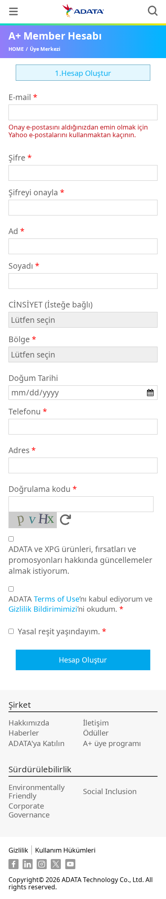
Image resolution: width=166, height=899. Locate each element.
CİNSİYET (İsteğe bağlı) (50, 304)
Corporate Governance (29, 810)
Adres (18, 450)
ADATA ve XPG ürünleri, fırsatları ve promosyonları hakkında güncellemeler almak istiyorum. (80, 560)
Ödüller (96, 733)
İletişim (96, 722)
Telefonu (24, 411)
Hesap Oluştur (83, 660)
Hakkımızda (28, 722)
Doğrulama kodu (39, 488)
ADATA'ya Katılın (36, 743)
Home (16, 49)
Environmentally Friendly (36, 791)
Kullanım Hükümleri (65, 850)
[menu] (13, 11)
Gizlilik (18, 850)
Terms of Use (56, 599)
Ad (13, 231)
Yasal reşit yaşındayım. (59, 631)
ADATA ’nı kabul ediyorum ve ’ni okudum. (80, 604)
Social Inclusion (110, 791)
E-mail (19, 97)
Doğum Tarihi (33, 377)
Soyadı (20, 265)
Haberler (23, 733)
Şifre (16, 157)
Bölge (19, 339)
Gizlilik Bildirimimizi (42, 609)
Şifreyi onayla (33, 192)
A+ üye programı (112, 743)
